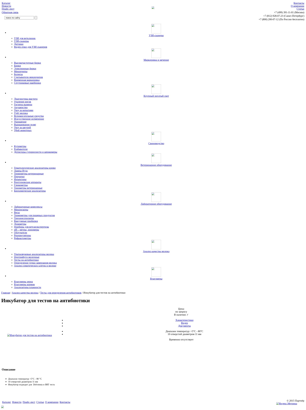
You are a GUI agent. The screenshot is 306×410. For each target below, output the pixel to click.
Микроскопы (21, 209)
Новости (6, 6)
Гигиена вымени (23, 104)
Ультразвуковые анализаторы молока (34, 254)
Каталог (6, 3)
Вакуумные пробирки (26, 221)
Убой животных (23, 130)
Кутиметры (20, 146)
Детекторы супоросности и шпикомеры (35, 152)
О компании (297, 6)
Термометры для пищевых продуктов (34, 215)
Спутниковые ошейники (27, 83)
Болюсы (18, 74)
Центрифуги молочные (26, 257)
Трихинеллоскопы (24, 218)
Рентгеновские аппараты (27, 182)
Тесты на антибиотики (26, 260)
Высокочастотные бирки (27, 62)
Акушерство (21, 107)
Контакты (299, 3)
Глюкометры (21, 185)
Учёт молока (21, 113)
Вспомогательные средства (29, 116)
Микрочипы (20, 71)
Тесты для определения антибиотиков (60, 292)
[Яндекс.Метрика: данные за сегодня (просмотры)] (286, 403)
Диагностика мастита (25, 98)
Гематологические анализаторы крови (35, 168)
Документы (184, 325)
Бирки (17, 65)
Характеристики (184, 320)
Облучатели (20, 232)
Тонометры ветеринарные (28, 188)
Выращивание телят (25, 124)
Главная (5, 292)
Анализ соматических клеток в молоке (35, 265)
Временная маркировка (27, 80)
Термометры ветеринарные (29, 173)
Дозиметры (20, 224)
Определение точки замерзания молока (35, 262)
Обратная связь (10, 12)
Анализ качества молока (25, 292)
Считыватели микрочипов (28, 77)
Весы (17, 212)
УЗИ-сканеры (21, 41)
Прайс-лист (8, 8)
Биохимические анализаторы (30, 190)
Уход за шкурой (22, 127)
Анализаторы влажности (27, 287)
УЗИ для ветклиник (25, 38)
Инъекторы (20, 179)
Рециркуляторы (22, 235)
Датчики (18, 44)
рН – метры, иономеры (26, 229)
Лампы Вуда (21, 170)
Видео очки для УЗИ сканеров (30, 47)
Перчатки (19, 176)
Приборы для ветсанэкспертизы (31, 226)
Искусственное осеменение (29, 119)
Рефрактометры (22, 238)
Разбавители (21, 149)
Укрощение (20, 121)
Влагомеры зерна (23, 281)
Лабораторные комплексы (28, 206)
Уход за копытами (23, 110)
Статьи (300, 8)
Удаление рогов (22, 101)
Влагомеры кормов (24, 284)
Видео (184, 323)
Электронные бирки (25, 68)
